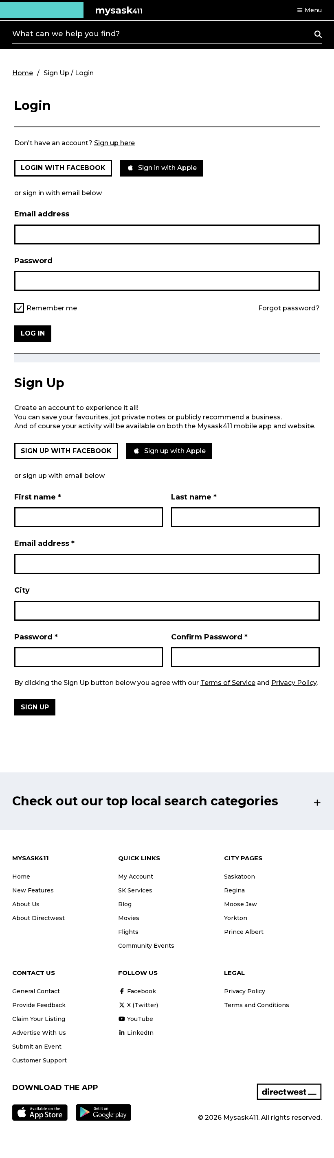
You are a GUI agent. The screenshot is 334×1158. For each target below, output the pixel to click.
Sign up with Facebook (66, 451)
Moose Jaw (240, 904)
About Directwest (38, 918)
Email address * (44, 543)
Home (22, 73)
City (22, 590)
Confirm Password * (209, 636)
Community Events (146, 945)
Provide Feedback (39, 1005)
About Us (26, 904)
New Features (33, 890)
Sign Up (35, 707)
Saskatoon (239, 876)
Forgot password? (289, 308)
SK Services (135, 890)
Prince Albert (244, 932)
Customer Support (39, 1060)
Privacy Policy (293, 683)
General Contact (36, 991)
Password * (36, 636)
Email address (41, 213)
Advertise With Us (39, 1032)
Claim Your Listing (38, 1019)
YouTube (139, 1019)
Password (33, 260)
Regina (234, 890)
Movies (128, 918)
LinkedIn (139, 1032)
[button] (309, 10)
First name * (37, 497)
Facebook (140, 991)
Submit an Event (37, 1046)
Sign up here (114, 143)
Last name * (194, 497)
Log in (33, 333)
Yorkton (235, 918)
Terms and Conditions (256, 1005)
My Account (135, 876)
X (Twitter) (141, 1005)
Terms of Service (227, 683)
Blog (125, 904)
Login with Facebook (63, 168)
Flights (128, 932)
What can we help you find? (66, 33)
